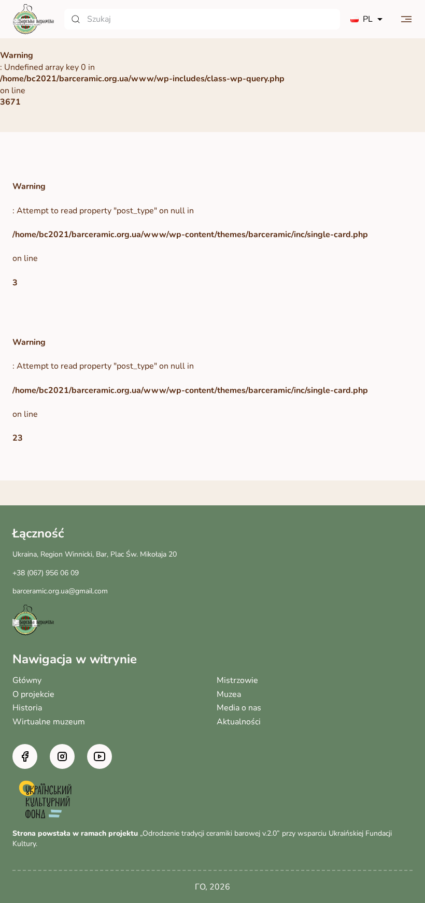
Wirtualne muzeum (48, 721)
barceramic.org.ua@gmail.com (60, 591)
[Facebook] (24, 756)
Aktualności (239, 721)
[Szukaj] (202, 19)
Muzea (229, 694)
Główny (26, 680)
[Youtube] (99, 756)
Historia (27, 707)
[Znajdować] (75, 19)
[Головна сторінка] (33, 19)
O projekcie (33, 694)
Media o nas (239, 707)
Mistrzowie (237, 680)
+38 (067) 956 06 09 (45, 573)
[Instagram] (62, 756)
